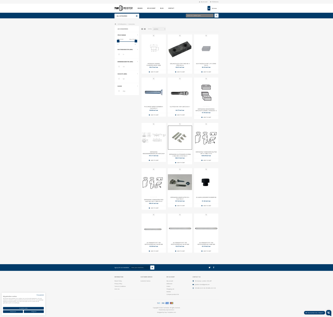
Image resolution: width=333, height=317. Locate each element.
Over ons (117, 289)
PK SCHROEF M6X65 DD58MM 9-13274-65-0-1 (153, 107)
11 (123, 54)
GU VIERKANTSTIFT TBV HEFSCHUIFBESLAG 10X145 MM (180, 243)
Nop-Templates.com (170, 312)
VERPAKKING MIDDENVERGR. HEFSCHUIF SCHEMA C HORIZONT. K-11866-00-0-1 (206, 110)
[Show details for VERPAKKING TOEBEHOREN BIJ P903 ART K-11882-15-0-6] (206, 137)
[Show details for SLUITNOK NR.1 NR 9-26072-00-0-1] (180, 92)
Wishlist (168, 291)
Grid (142, 29)
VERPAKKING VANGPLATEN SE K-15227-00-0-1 (179, 198)
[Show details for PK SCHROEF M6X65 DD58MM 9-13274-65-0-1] (153, 92)
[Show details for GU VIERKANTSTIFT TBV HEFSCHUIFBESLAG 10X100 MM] (153, 228)
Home (115, 24)
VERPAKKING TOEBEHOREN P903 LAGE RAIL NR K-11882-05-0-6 (153, 200)
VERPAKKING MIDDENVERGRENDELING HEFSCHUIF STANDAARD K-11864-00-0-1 (154, 153)
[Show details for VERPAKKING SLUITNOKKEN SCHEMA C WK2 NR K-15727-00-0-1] (180, 137)
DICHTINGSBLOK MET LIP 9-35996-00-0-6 (206, 64)
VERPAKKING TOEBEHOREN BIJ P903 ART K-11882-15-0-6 (206, 152)
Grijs (124, 91)
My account (169, 281)
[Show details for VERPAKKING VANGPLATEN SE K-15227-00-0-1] (180, 183)
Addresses (169, 283)
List (145, 29)
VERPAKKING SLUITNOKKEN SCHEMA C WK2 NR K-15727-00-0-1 (180, 155)
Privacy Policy (118, 283)
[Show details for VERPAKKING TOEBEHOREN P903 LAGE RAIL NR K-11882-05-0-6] (153, 183)
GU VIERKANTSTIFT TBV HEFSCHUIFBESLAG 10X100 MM (154, 243)
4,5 (124, 79)
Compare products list (172, 294)
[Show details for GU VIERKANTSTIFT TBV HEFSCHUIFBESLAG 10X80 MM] (206, 228)
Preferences (215, 2)
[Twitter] (209, 267)
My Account (204, 2)
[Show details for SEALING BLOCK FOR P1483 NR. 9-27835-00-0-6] (180, 49)
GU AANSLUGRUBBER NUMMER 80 (206, 197)
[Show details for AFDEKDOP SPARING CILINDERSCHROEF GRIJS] (153, 49)
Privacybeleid (40, 295)
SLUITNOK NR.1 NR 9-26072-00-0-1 (180, 106)
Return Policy (118, 281)
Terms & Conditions (120, 286)
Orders (168, 286)
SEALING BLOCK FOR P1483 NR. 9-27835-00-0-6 (180, 64)
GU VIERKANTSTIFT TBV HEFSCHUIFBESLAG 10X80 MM (206, 243)
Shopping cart (170, 289)
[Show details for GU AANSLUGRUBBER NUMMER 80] (206, 183)
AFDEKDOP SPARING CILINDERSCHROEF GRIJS (153, 64)
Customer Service (145, 281)
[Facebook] (213, 267)
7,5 (124, 66)
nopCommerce (170, 310)
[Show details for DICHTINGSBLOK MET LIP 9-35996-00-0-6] (206, 49)
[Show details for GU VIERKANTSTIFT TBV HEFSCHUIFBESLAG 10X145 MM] (180, 228)
